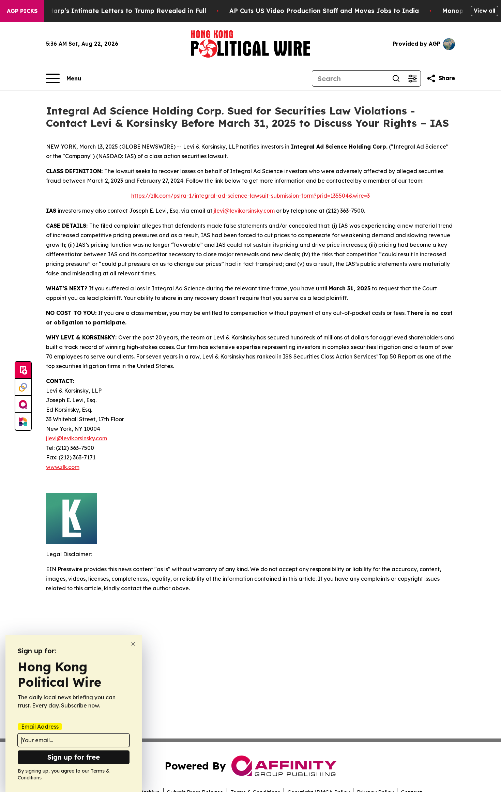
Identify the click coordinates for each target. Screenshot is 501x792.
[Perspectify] (23, 387)
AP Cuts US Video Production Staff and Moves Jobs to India (324, 11)
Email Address (40, 726)
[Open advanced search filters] (412, 78)
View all (484, 10)
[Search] (396, 78)
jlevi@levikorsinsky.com (244, 210)
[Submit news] (23, 370)
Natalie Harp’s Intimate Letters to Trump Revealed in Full (115, 11)
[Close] (133, 644)
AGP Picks (22, 10)
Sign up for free (73, 757)
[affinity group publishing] (23, 404)
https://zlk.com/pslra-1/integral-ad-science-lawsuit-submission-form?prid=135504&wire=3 (250, 195)
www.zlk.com (62, 466)
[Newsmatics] (23, 421)
